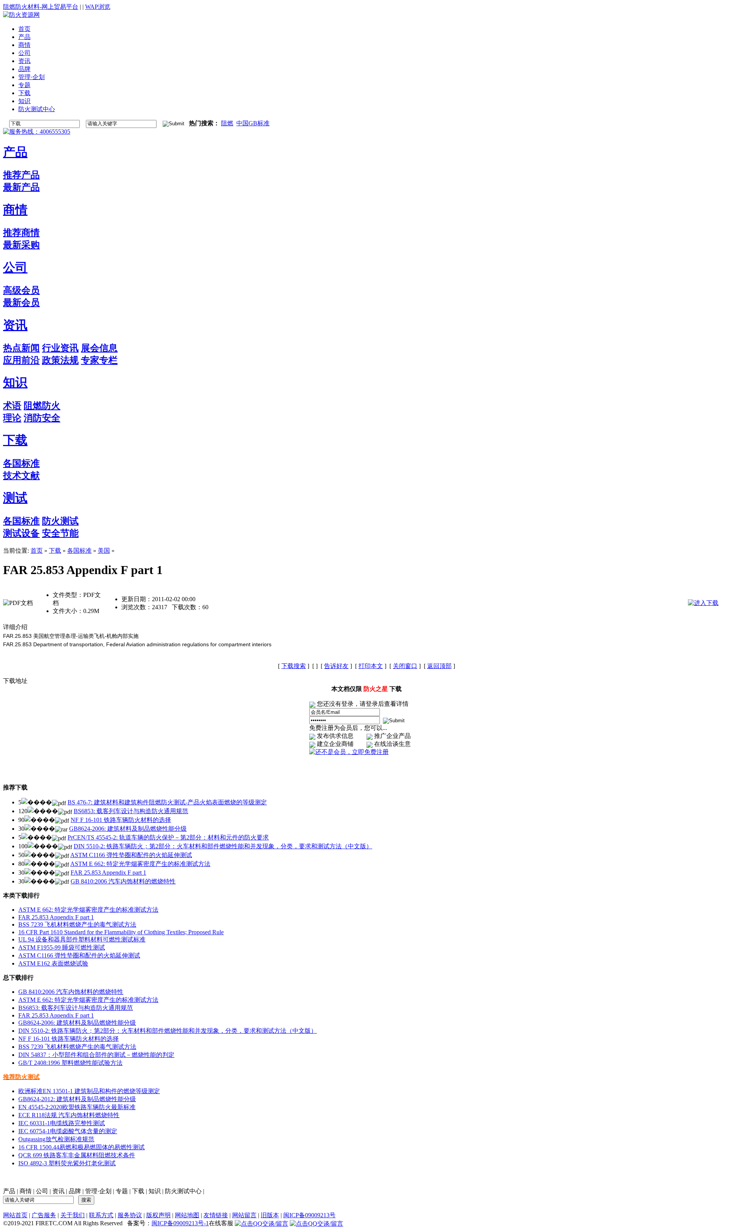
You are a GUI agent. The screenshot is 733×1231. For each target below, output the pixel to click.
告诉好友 (336, 666)
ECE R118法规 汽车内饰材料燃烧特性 (68, 1115)
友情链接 (215, 1215)
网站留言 (244, 1215)
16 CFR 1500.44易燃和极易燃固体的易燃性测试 (81, 1147)
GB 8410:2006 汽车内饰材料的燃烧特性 (123, 881)
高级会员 (21, 290)
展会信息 (99, 348)
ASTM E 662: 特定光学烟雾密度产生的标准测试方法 (140, 864)
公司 (15, 267)
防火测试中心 (183, 1191)
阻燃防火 (42, 406)
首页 (37, 550)
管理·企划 (98, 1191)
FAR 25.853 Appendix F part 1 (108, 872)
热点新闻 (21, 348)
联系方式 (101, 1215)
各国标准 (21, 463)
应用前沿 (21, 360)
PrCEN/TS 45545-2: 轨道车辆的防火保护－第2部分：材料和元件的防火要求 (168, 837)
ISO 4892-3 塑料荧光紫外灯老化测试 (67, 1163)
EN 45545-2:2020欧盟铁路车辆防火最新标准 (77, 1107)
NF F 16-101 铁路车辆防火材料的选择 (121, 820)
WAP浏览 (97, 6)
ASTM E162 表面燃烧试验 (53, 963)
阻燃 (227, 123)
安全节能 (60, 533)
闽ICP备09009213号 (309, 1215)
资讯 (15, 325)
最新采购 (21, 245)
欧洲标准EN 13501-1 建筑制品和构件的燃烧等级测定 (89, 1091)
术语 (12, 406)
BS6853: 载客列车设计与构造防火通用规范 (131, 811)
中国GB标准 (253, 123)
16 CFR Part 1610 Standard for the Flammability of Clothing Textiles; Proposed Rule (121, 932)
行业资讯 (60, 348)
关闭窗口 (405, 666)
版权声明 (158, 1215)
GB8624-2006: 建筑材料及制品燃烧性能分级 (128, 828)
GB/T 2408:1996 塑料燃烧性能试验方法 (70, 1063)
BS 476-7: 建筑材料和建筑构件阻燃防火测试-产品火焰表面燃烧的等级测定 (167, 802)
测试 (15, 498)
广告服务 (44, 1215)
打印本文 (370, 666)
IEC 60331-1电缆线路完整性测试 (61, 1123)
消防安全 (42, 418)
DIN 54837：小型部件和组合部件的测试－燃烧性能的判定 (96, 1054)
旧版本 (270, 1215)
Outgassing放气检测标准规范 (56, 1139)
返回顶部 (439, 666)
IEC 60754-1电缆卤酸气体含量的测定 (67, 1131)
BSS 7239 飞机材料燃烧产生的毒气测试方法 (77, 924)
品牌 (75, 1191)
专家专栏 (99, 360)
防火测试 (60, 521)
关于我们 (72, 1215)
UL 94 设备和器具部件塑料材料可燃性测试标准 (81, 939)
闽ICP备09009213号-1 (180, 1223)
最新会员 (21, 302)
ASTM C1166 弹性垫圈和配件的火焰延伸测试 (131, 855)
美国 (104, 550)
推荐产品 (21, 175)
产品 (15, 152)
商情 (15, 210)
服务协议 (130, 1215)
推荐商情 (21, 233)
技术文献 (21, 475)
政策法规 (60, 360)
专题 (122, 1191)
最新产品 (21, 187)
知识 (15, 382)
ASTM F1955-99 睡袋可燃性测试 (61, 947)
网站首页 (15, 1215)
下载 (15, 440)
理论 (12, 418)
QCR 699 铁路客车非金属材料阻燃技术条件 (76, 1155)
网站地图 (187, 1215)
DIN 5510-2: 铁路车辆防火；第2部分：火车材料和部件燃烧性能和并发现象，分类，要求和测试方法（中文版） (223, 846)
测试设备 (21, 533)
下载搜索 (293, 666)
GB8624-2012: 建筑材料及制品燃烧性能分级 (77, 1099)
